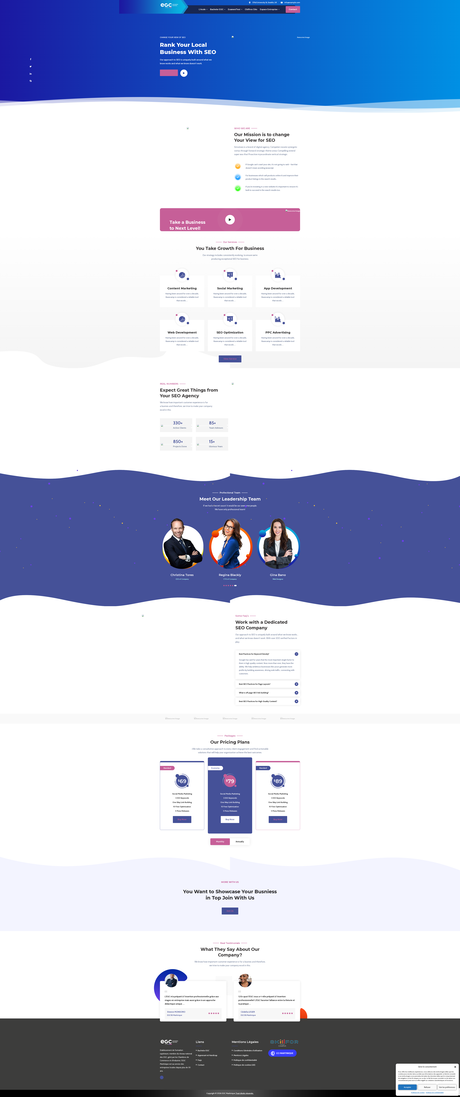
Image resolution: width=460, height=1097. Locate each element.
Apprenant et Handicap (207, 1055)
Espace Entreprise (269, 9)
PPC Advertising (277, 332)
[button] (455, 1067)
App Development (278, 288)
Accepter (407, 1087)
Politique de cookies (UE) (244, 1065)
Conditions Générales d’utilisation (248, 1050)
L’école (202, 9)
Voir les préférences (447, 1087)
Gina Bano (230, 575)
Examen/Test (234, 9)
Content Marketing (182, 288)
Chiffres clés (251, 9)
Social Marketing (230, 288)
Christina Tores (277, 575)
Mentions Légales (241, 1055)
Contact (201, 1065)
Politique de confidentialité (435, 1092)
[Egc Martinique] (169, 5)
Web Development (182, 332)
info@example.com (292, 2)
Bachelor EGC (216, 9)
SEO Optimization (230, 332)
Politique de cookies (418, 1092)
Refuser (427, 1087)
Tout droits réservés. (244, 1093)
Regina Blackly (182, 575)
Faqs (200, 1060)
